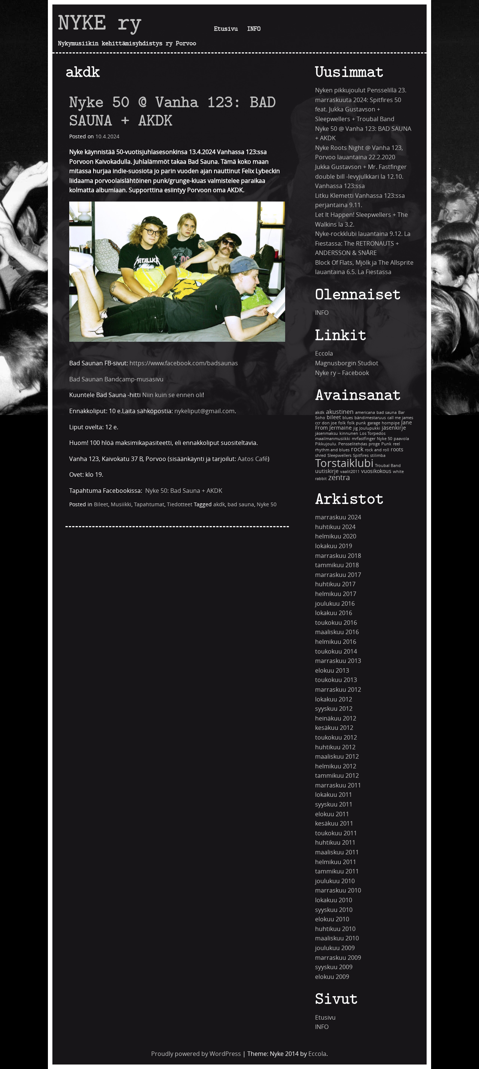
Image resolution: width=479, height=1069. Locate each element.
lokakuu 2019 (333, 546)
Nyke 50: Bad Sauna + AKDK (183, 490)
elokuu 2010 (332, 919)
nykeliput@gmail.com (204, 411)
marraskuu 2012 (338, 689)
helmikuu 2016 (335, 641)
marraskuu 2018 (338, 555)
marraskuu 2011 (338, 785)
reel (396, 444)
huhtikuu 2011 (335, 842)
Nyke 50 (267, 504)
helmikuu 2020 (335, 536)
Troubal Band (388, 465)
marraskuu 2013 (338, 660)
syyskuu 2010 (334, 909)
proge (374, 444)
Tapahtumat (149, 504)
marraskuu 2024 (338, 517)
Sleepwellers (339, 455)
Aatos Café (253, 459)
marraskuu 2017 (338, 574)
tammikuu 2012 (337, 775)
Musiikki (121, 504)
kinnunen (348, 433)
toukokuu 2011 (336, 833)
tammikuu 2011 (337, 871)
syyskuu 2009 (334, 967)
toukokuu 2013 (336, 680)
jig (355, 428)
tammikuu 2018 (337, 565)
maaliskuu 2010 (337, 938)
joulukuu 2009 (335, 948)
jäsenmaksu (326, 433)
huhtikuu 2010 (335, 929)
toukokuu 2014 (336, 651)
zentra (339, 477)
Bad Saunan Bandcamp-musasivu (116, 379)
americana (365, 412)
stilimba (377, 455)
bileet (334, 417)
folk (342, 423)
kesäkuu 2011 (334, 823)
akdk (219, 504)
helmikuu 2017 (335, 594)
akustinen (340, 411)
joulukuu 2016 (335, 603)
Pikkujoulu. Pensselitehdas (341, 444)
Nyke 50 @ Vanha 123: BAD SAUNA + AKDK (172, 110)
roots (397, 449)
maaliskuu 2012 (337, 756)
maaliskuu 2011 (337, 852)
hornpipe (391, 423)
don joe (329, 423)
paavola (401, 438)
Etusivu (226, 28)
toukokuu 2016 (336, 622)
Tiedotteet (179, 504)
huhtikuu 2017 (335, 584)
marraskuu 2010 (338, 890)
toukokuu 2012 (336, 737)
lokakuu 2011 (333, 794)
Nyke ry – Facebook (342, 373)
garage (373, 423)
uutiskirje (327, 471)
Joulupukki (369, 428)
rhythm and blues (332, 450)
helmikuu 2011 (335, 862)
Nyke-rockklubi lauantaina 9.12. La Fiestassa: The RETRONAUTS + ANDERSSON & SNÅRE (363, 243)
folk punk (356, 423)
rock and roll (377, 450)
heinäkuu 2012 (335, 718)
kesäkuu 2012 (334, 727)
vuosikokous (376, 471)
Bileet (101, 504)
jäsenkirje (394, 428)
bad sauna (241, 504)
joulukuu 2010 (335, 881)
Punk (386, 444)
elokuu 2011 (332, 814)
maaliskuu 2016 (337, 632)
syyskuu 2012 (334, 708)
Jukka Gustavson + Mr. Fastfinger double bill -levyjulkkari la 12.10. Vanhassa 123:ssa (361, 176)
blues (347, 417)
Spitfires (361, 455)
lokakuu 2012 (333, 699)
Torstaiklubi (344, 463)
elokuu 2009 (332, 976)
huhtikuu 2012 (335, 747)
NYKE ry (100, 22)
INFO (253, 28)
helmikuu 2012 (335, 766)
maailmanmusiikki (332, 438)
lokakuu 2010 (333, 900)
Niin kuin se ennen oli (172, 395)
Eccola (324, 353)
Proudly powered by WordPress (196, 1053)
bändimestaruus (370, 417)
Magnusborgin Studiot (346, 363)
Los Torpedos (372, 433)
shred (320, 455)
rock (357, 449)
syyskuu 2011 (334, 804)
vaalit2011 (350, 471)
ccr (317, 423)
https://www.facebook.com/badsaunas (183, 363)
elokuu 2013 (332, 670)
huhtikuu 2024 (335, 527)
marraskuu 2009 (338, 957)
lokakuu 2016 (333, 613)
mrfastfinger (363, 438)
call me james (400, 417)
